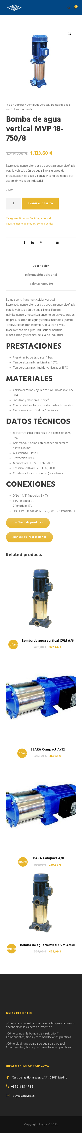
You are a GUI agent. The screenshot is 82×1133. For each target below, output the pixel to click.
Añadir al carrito (40, 204)
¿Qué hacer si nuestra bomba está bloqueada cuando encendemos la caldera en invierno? (40, 1025)
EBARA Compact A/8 (47, 858)
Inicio (9, 105)
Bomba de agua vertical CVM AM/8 (47, 945)
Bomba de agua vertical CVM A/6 (48, 640)
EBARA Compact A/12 (48, 749)
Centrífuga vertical (38, 105)
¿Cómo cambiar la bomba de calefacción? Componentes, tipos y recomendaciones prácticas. (39, 1035)
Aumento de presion (24, 224)
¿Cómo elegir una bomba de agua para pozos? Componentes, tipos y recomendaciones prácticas (38, 1045)
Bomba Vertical (45, 224)
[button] (69, 33)
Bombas (19, 105)
